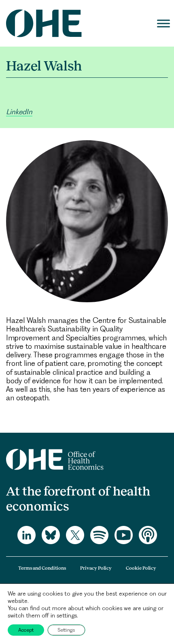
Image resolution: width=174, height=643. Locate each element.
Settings (66, 630)
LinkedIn (19, 111)
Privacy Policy (96, 568)
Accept (26, 630)
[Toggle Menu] (163, 23)
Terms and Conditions (42, 568)
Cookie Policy (141, 568)
